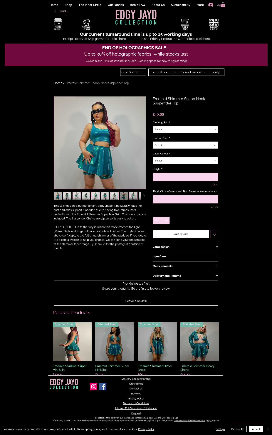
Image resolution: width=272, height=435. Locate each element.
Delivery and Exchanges (136, 378)
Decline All (237, 429)
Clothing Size (161, 122)
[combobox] (185, 129)
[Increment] (166, 220)
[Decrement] (155, 220)
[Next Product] (224, 342)
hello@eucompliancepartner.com (189, 420)
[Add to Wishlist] (215, 234)
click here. (203, 39)
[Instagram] (93, 386)
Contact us (136, 388)
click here (119, 39)
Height (158, 169)
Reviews (136, 393)
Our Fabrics (136, 383)
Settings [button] (220, 429)
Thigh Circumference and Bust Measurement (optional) (184, 191)
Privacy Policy (136, 398)
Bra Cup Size (161, 137)
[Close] (267, 429)
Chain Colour (161, 153)
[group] (136, 351)
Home (58, 83)
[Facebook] (102, 386)
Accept (256, 429)
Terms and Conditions (136, 403)
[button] (223, 4)
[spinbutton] (161, 220)
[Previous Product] (47, 342)
